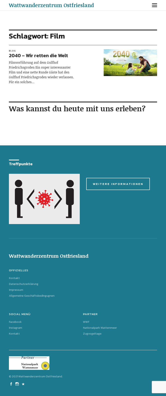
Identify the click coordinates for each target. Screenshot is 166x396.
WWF (86, 322)
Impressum (16, 290)
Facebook (15, 322)
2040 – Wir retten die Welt (38, 55)
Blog (12, 50)
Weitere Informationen (118, 183)
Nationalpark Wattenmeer (100, 328)
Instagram (15, 328)
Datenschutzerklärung (23, 284)
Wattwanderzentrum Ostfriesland (51, 5)
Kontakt (14, 278)
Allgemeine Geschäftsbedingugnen (31, 296)
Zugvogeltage (92, 334)
